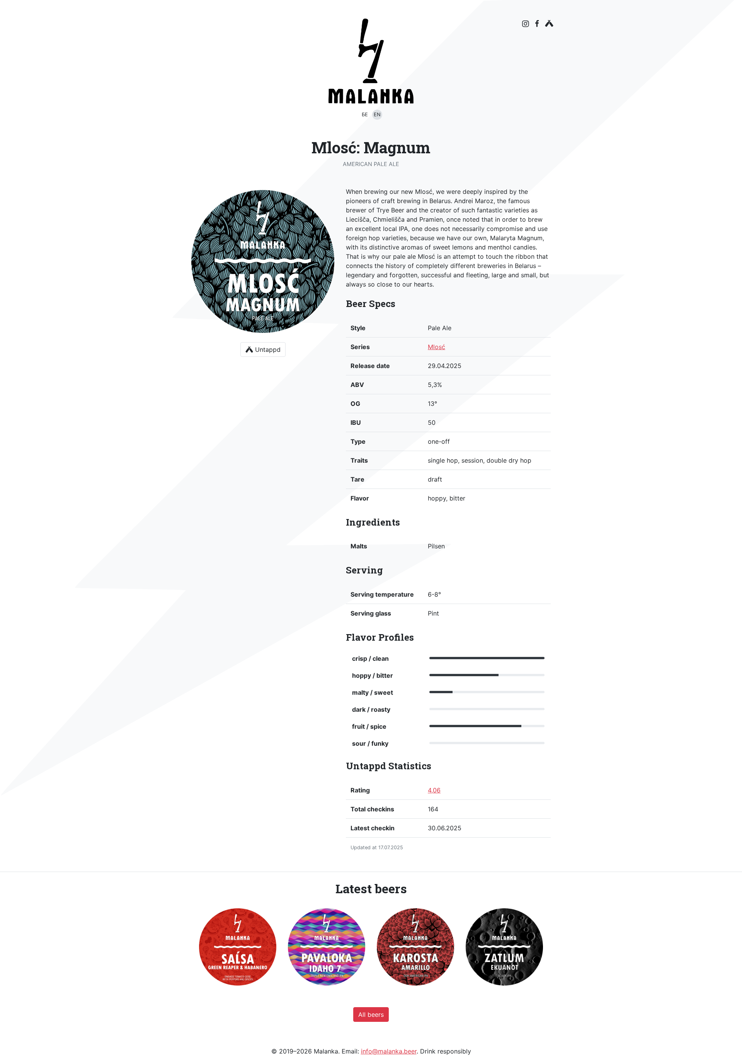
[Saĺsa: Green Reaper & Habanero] (237, 947)
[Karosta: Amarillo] (415, 947)
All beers (371, 1014)
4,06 (434, 790)
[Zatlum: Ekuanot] (504, 947)
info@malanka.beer (389, 1051)
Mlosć (436, 347)
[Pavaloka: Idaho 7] (326, 947)
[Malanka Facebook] (537, 23)
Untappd (267, 349)
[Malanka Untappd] (549, 23)
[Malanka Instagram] (525, 24)
